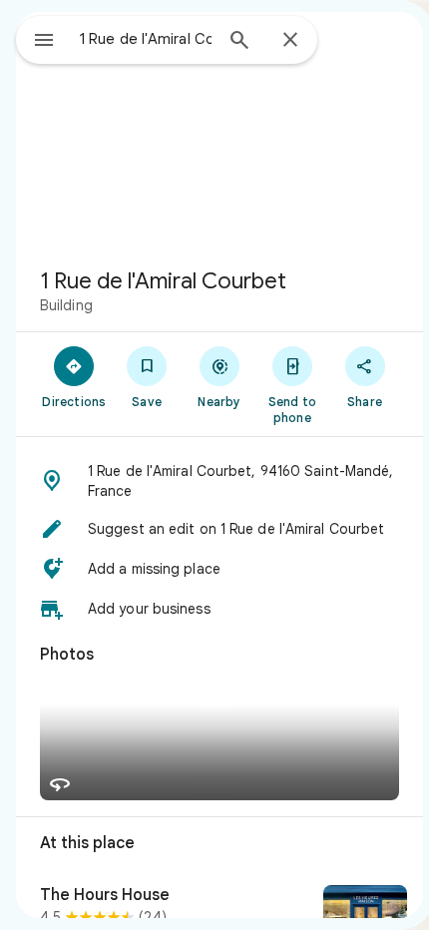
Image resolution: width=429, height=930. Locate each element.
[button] (219, 481)
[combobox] (146, 39)
